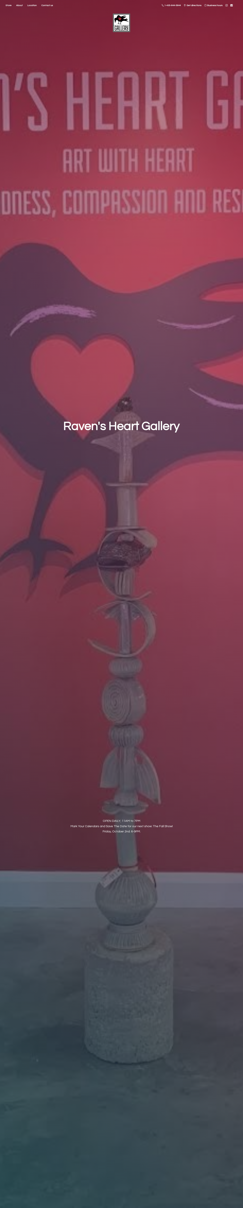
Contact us (47, 5)
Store (9, 5)
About (19, 5)
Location (32, 5)
